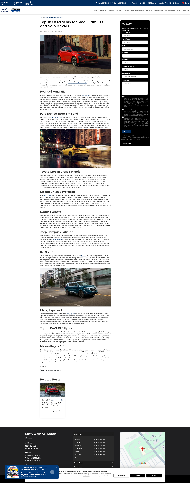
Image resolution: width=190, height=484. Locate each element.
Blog (41, 17)
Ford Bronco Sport (57, 117)
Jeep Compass (57, 239)
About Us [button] (149, 10)
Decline (138, 475)
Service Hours (78, 463)
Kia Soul (83, 256)
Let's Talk (127, 131)
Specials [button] (111, 10)
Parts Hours (78, 467)
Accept (154, 475)
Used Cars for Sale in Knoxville (53, 17)
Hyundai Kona (86, 95)
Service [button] (118, 10)
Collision (126, 10)
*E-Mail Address (127, 46)
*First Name (126, 32)
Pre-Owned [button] (103, 10)
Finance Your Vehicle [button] (137, 10)
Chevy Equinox (70, 314)
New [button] (95, 10)
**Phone (125, 52)
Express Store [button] (158, 10)
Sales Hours (78, 434)
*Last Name (126, 39)
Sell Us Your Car (170, 10)
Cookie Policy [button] (86, 476)
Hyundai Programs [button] (183, 10)
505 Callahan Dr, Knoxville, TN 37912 (159, 3)
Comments (126, 80)
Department (126, 73)
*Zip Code (125, 59)
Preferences (121, 475)
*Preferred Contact (128, 66)
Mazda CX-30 (47, 195)
